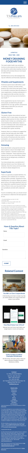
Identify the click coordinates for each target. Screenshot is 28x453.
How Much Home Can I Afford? (14, 325)
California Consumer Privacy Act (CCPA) (16, 424)
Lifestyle (14, 399)
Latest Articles (14, 401)
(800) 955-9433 (15, 26)
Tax (14, 396)
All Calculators (14, 404)
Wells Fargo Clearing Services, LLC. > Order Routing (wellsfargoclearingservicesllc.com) (13, 444)
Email (5, 240)
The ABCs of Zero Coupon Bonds (14, 293)
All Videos (14, 402)
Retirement (14, 390)
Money (14, 397)
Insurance (14, 394)
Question (5, 249)
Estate (14, 393)
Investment (14, 391)
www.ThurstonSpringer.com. (6, 440)
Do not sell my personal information (9, 427)
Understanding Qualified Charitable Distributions (14, 355)
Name (5, 231)
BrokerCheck (3, 406)
